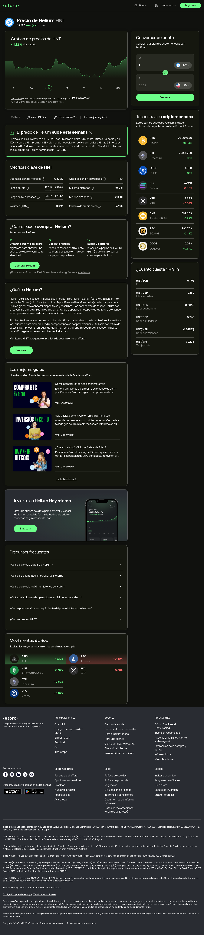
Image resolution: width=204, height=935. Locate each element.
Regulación (111, 785)
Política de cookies (116, 775)
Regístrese (190, 5)
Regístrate (16, 98)
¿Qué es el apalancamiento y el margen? (171, 739)
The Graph (61, 752)
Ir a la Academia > (66, 479)
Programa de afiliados (167, 780)
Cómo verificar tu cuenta (120, 743)
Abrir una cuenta (114, 738)
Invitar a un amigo (165, 775)
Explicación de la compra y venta (170, 748)
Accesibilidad (62, 794)
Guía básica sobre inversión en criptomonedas (82, 415)
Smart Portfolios (165, 794)
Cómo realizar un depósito (120, 729)
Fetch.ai (60, 742)
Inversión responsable (168, 732)
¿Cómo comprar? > (65, 117)
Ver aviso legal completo (61, 881)
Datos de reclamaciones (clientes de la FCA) (119, 810)
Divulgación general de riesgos (17, 894)
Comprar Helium (24, 265)
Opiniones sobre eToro (68, 780)
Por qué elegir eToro (66, 775)
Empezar (165, 97)
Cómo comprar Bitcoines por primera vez (80, 383)
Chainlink (60, 724)
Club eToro (161, 785)
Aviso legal (61, 799)
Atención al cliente (116, 748)
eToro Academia (164, 759)
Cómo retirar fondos (117, 733)
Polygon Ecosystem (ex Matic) (69, 731)
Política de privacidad (117, 780)
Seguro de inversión (166, 789)
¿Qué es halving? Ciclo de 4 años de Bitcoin (81, 447)
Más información (64, 403)
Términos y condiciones (119, 794)
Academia (84, 272)
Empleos (60, 785)
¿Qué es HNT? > (36, 117)
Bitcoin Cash (62, 737)
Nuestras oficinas (65, 789)
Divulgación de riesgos (118, 789)
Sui (56, 747)
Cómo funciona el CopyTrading (165, 726)
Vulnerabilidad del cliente (119, 753)
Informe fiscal (163, 754)
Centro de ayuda (114, 724)
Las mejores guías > (96, 117)
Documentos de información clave (120, 801)
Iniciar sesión (169, 5)
